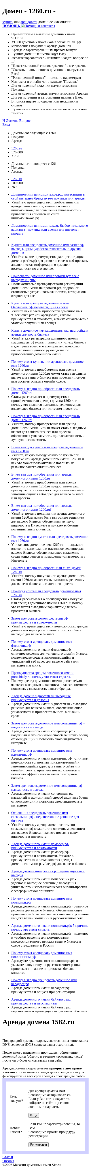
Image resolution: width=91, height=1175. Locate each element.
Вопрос (24, 120)
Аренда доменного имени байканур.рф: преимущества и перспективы (41, 1001)
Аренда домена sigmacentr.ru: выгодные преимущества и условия (41, 698)
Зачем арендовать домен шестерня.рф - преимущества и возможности (40, 620)
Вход (6, 124)
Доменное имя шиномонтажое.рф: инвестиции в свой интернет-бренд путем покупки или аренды (48, 196)
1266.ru (16, 179)
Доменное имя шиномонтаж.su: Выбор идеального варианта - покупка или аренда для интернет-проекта (49, 229)
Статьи (7, 1157)
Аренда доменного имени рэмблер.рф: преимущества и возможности (40, 846)
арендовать (29, 22)
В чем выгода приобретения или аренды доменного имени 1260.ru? (41, 507)
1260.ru (16, 148)
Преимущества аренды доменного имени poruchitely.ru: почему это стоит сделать (42, 675)
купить (7, 22)
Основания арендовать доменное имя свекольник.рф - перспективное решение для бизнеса (45, 817)
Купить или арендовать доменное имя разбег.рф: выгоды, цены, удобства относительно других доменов (47, 249)
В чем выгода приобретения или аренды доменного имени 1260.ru (41, 476)
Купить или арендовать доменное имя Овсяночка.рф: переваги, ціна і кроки (40, 305)
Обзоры (8, 1161)
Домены (12, 120)
